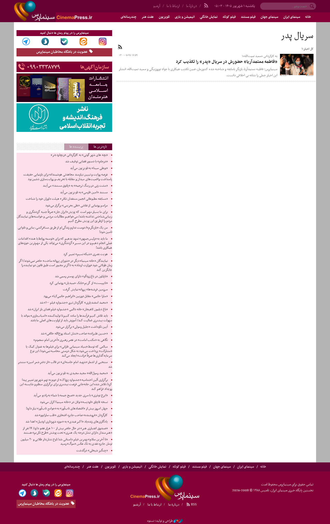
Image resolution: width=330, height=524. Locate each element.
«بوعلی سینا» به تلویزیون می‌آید (89, 168)
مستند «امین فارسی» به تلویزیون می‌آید (84, 192)
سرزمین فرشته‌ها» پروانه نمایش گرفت (85, 289)
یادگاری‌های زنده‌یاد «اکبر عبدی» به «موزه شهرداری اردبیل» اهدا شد (67, 422)
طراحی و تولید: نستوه (160, 521)
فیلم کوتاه (229, 17)
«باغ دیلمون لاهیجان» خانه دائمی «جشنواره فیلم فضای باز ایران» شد (68, 309)
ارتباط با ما (173, 6)
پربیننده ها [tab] (76, 147)
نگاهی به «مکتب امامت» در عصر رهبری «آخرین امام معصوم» (71, 340)
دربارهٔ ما (191, 6)
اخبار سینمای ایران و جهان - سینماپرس (65, 11)
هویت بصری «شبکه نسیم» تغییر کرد (85, 254)
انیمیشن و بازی (185, 17)
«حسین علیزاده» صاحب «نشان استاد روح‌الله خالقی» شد (74, 333)
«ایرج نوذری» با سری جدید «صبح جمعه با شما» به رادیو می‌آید (71, 395)
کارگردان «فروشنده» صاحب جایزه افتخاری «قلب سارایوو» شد (71, 415)
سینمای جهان (269, 17)
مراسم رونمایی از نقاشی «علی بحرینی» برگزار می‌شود (76, 205)
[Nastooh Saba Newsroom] (178, 521)
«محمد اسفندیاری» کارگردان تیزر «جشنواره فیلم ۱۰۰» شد (74, 303)
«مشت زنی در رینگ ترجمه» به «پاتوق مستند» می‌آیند (75, 186)
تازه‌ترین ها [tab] (100, 147)
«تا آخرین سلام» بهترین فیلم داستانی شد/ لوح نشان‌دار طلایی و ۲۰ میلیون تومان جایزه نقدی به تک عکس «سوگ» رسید (66, 442)
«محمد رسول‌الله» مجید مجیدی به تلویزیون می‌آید (78, 373)
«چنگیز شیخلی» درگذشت (92, 450)
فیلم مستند (248, 17)
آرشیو (156, 6)
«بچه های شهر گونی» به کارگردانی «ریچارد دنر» (79, 155)
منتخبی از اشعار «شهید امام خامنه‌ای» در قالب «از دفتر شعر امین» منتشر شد (65, 364)
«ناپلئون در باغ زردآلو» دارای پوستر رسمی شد (81, 276)
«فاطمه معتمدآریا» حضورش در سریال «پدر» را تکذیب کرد (226, 61)
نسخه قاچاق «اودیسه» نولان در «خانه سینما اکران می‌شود (74, 402)
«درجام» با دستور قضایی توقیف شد (86, 161)
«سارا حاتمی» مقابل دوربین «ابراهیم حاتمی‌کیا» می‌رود (76, 296)
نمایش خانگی (209, 17)
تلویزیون (164, 17)
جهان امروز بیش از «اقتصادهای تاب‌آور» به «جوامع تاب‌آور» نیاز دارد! (67, 408)
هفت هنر (148, 17)
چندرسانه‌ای (128, 17)
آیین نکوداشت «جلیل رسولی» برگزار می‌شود (82, 327)
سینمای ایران (291, 17)
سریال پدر (297, 36)
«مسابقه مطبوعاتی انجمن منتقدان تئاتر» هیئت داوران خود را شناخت (67, 199)
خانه (308, 17)
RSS (193, 504)
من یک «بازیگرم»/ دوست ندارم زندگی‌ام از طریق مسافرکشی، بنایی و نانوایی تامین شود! (65, 230)
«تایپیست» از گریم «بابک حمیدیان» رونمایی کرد (79, 283)
